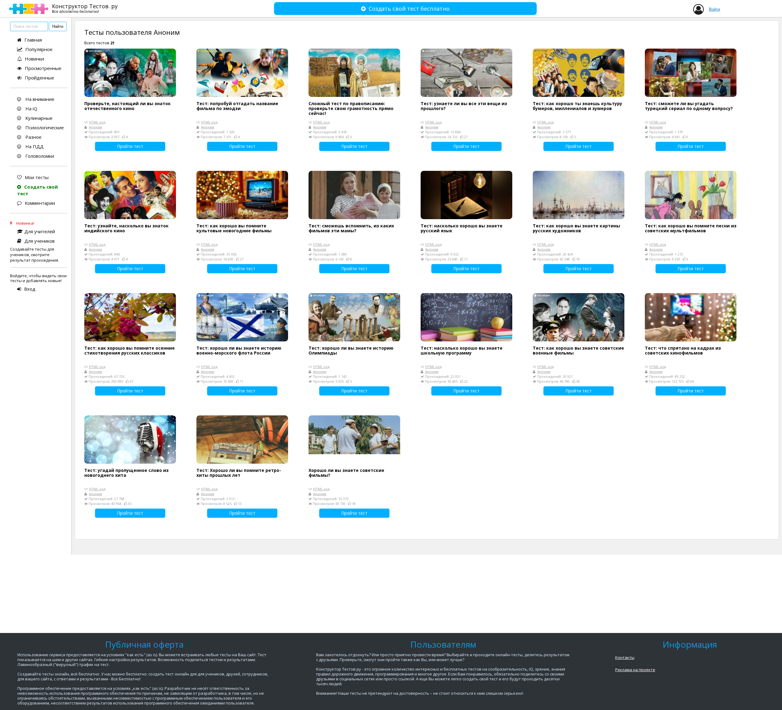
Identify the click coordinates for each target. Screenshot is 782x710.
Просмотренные (43, 68)
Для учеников (39, 241)
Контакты (624, 657)
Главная (33, 40)
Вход (29, 289)
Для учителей (39, 231)
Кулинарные (38, 118)
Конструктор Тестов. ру (85, 8)
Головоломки (39, 156)
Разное (33, 137)
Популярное (39, 49)
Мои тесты (37, 177)
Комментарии (40, 203)
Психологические (44, 127)
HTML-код (97, 122)
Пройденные (39, 78)
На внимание (39, 99)
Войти (714, 9)
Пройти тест (130, 146)
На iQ (30, 108)
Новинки (34, 59)
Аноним (95, 127)
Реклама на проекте (635, 669)
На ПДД (34, 146)
